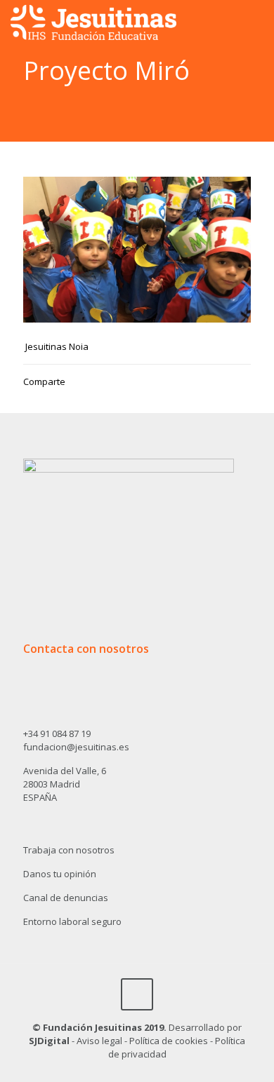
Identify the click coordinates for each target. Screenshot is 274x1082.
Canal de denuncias (65, 897)
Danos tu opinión (59, 873)
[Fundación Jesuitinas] (93, 21)
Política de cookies (168, 1040)
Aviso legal (99, 1040)
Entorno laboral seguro (72, 921)
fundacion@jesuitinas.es (76, 747)
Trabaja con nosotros (69, 850)
